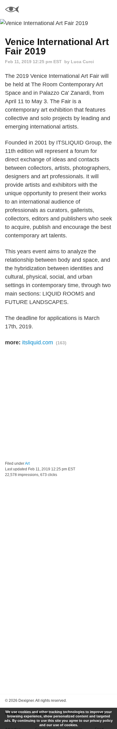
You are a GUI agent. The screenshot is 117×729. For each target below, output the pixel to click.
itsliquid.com (37, 342)
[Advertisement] (58, 404)
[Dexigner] (12, 10)
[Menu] (108, 9)
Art (27, 463)
